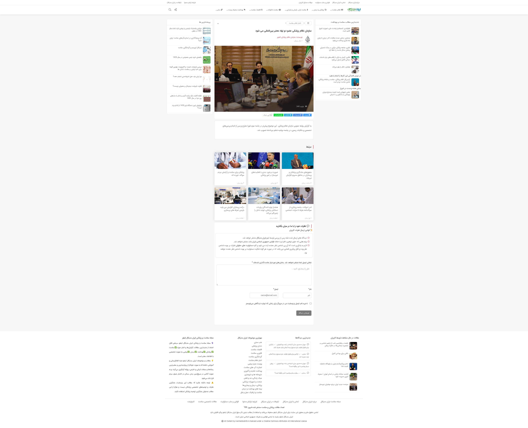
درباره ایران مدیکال (309, 401)
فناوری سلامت (256, 353)
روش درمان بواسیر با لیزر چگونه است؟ (286, 373)
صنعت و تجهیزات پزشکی (252, 381)
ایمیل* (275, 289)
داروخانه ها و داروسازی (253, 374)
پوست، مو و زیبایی (255, 363)
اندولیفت (190, 401)
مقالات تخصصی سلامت (207, 401)
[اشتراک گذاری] (175, 10)
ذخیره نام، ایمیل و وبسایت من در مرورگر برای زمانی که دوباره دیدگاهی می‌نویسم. (277, 303)
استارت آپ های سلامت (253, 367)
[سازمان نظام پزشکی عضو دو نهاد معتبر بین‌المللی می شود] (264, 78)
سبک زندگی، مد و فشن (253, 378)
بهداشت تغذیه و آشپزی (253, 370)
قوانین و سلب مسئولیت (230, 401)
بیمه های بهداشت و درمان (252, 388)
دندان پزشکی (257, 345)
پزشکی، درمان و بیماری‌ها (252, 385)
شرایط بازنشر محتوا (250, 401)
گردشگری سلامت (255, 356)
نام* (309, 289)
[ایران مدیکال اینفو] (354, 9)
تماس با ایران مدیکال (291, 401)
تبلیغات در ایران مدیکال (270, 401)
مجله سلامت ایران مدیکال (331, 401)
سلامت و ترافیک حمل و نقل (251, 392)
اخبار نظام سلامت (295, 23)
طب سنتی (258, 342)
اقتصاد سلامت (256, 349)
